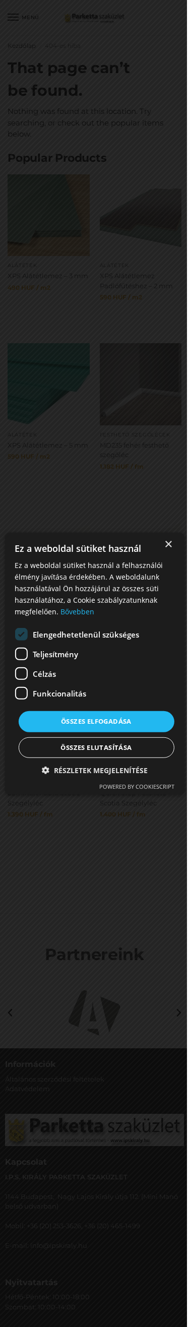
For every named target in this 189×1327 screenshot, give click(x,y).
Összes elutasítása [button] (96, 747)
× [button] (168, 544)
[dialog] (94, 663)
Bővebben (77, 611)
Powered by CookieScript (136, 786)
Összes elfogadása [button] (96, 721)
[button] (95, 770)
